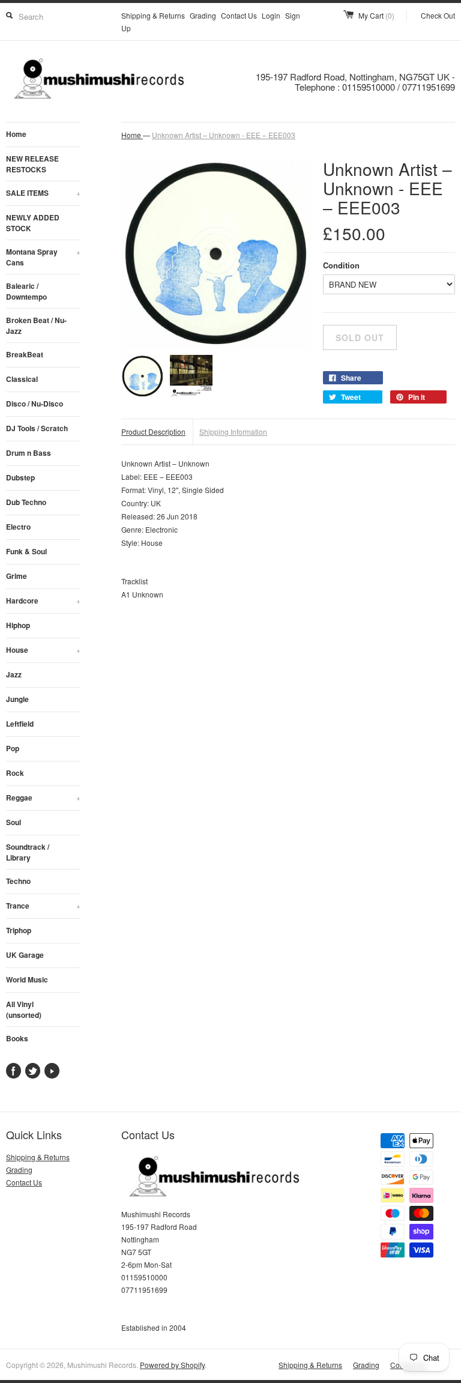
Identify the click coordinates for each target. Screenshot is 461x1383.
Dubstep (20, 477)
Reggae (43, 797)
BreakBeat (24, 354)
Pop (12, 748)
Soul (13, 822)
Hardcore (43, 600)
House (43, 649)
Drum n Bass (28, 452)
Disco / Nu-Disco (34, 403)
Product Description (153, 431)
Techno (18, 881)
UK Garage (25, 954)
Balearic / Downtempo (26, 291)
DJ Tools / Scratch (37, 428)
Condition (341, 265)
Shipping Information (233, 431)
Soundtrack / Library (27, 852)
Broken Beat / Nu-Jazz (36, 325)
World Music (27, 979)
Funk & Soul (26, 551)
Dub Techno (26, 502)
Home (16, 134)
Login (271, 15)
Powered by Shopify (172, 1365)
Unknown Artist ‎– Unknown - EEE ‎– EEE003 (223, 135)
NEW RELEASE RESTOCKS (32, 164)
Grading (203, 15)
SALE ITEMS (43, 192)
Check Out (438, 15)
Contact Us (239, 15)
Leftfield (20, 723)
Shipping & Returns (153, 15)
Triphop (18, 930)
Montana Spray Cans (43, 257)
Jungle (17, 699)
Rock (15, 772)
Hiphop (18, 625)
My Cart (376, 15)
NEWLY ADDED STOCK (32, 223)
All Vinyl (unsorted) (23, 1009)
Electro (18, 526)
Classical (22, 379)
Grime (16, 575)
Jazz (14, 674)
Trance (43, 905)
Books (17, 1038)
